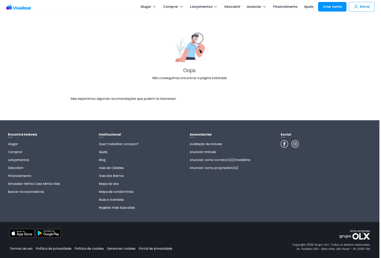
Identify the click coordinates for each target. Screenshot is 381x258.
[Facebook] (284, 144)
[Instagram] (295, 144)
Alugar (145, 6)
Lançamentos (201, 6)
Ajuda (308, 6)
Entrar (365, 6)
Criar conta (332, 6)
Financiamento (285, 6)
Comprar (170, 6)
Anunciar (254, 6)
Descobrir (232, 6)
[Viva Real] (20, 7)
